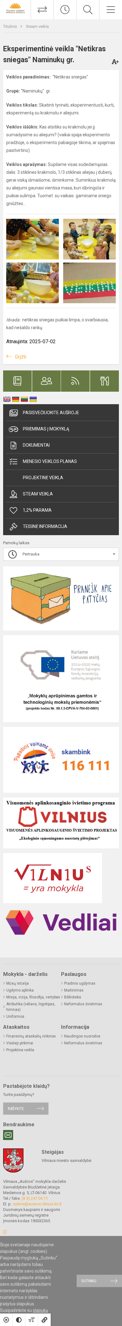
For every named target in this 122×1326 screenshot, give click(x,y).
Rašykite (16, 1108)
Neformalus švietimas (83, 1004)
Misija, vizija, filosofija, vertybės (33, 997)
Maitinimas (74, 990)
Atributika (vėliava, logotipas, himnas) (30, 1007)
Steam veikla (37, 26)
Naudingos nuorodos (82, 1036)
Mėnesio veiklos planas (50, 461)
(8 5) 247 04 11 (35, 1198)
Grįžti (20, 357)
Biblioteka (72, 997)
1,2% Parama (37, 510)
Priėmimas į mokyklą (46, 428)
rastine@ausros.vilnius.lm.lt (37, 1204)
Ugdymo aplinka (20, 990)
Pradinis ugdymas (79, 983)
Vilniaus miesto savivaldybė (66, 1160)
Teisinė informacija (45, 526)
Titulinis (10, 26)
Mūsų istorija (17, 983)
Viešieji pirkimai (19, 1043)
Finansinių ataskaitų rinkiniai (31, 1036)
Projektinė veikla (43, 477)
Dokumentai (36, 445)
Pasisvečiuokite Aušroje (51, 412)
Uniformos (15, 1016)
